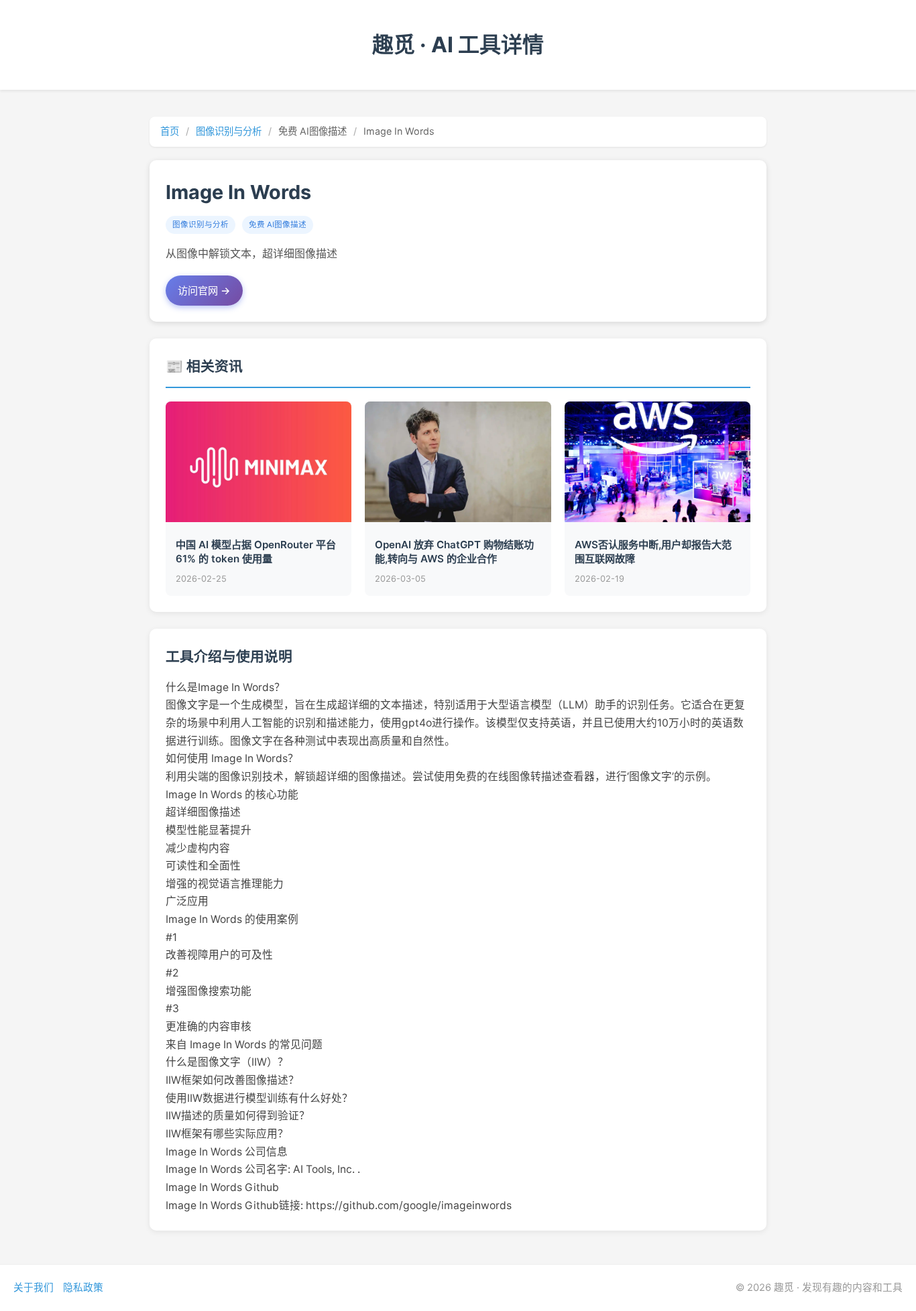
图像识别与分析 (229, 131)
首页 (169, 131)
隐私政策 (83, 1288)
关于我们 (33, 1288)
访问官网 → (204, 290)
